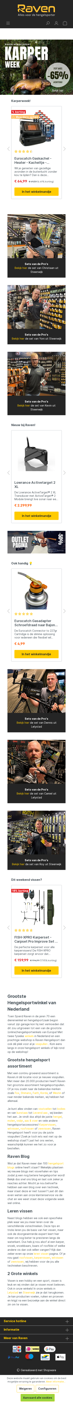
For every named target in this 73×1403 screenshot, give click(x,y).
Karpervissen (47, 1124)
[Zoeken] (47, 23)
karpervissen (42, 1257)
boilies (61, 1108)
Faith (36, 1093)
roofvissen (27, 1128)
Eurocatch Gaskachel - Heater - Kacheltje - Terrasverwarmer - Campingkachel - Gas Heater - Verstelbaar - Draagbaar (32, 160)
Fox (17, 1093)
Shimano (26, 1093)
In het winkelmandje (36, 192)
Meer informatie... (56, 1381)
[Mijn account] (56, 23)
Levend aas (40, 1112)
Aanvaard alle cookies (37, 1397)
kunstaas (22, 1112)
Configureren (47, 1388)
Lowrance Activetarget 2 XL (34, 485)
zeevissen (44, 1128)
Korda (44, 1093)
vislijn (19, 1120)
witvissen (13, 1128)
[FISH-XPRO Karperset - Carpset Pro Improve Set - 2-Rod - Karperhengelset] (36, 907)
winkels (29, 1036)
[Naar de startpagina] (36, 11)
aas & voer (31, 1120)
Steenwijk (29, 1292)
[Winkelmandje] (65, 23)
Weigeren (25, 1388)
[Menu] (8, 23)
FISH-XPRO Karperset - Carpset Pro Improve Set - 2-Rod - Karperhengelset (35, 939)
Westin (57, 1093)
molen (11, 1120)
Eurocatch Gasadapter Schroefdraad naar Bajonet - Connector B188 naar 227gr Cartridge (36, 623)
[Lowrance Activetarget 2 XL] (36, 452)
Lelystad (12, 1292)
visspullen (41, 1044)
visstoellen (45, 1108)
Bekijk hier (21, 267)
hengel (57, 1116)
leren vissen (41, 1253)
